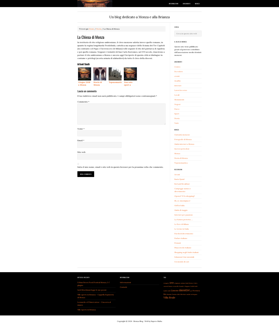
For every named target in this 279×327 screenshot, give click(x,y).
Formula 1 (181, 286)
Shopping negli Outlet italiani (186, 252)
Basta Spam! (179, 179)
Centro (177, 67)
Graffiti (177, 81)
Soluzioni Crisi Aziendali (184, 257)
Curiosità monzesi (182, 135)
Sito (165, 294)
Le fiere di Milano (181, 224)
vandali (188, 294)
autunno (183, 283)
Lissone (175, 290)
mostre (184, 290)
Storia (176, 118)
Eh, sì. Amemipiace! (182, 201)
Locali (176, 95)
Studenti (169, 294)
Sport (176, 114)
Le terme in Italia (181, 229)
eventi (176, 76)
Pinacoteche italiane (182, 248)
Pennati (177, 243)
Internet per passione (183, 215)
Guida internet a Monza (184, 144)
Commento (83, 101)
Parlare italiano (180, 238)
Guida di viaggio (181, 210)
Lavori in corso (180, 90)
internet (177, 85)
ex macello (176, 286)
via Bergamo (194, 294)
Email (80, 140)
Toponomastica (181, 163)
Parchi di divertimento (183, 233)
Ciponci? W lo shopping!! (184, 196)
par (191, 291)
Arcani (177, 174)
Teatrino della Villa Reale (179, 294)
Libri (169, 291)
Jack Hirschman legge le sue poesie (92, 290)
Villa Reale (169, 297)
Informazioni (125, 282)
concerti (165, 286)
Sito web (81, 152)
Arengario (166, 283)
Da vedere (178, 71)
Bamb (187, 283)
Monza (177, 153)
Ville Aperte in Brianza (86, 310)
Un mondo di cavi (181, 262)
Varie (176, 123)
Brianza (191, 283)
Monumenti (179, 100)
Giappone (187, 286)
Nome (80, 129)
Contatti (123, 287)
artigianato (177, 283)
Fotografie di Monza (183, 139)
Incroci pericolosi (181, 149)
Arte (171, 282)
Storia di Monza (181, 158)
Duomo (170, 286)
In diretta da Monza (94, 3)
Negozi (177, 104)
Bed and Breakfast (182, 184)
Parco (176, 109)
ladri (196, 286)
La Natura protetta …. (183, 219)
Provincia (196, 291)
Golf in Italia (179, 205)
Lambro (165, 291)
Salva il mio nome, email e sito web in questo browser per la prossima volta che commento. (120, 167)
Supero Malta (156, 321)
